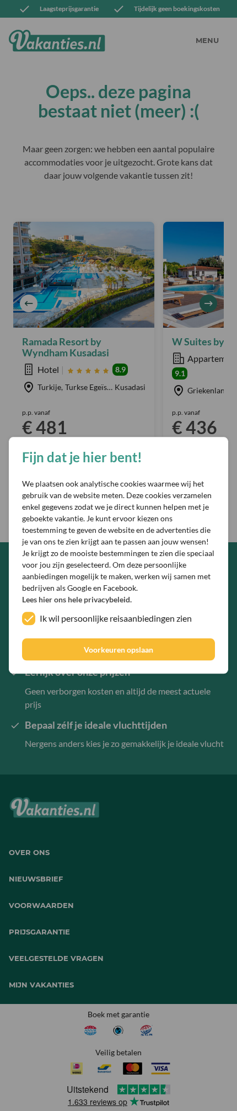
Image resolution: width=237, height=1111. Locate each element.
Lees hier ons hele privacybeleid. (77, 600)
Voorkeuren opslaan (118, 649)
